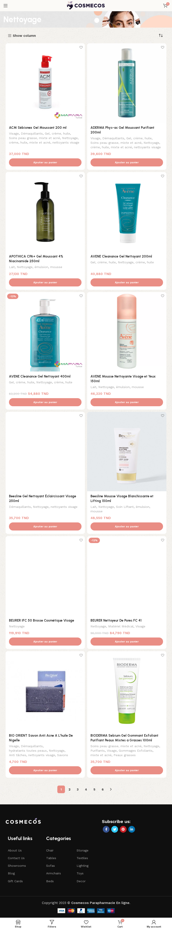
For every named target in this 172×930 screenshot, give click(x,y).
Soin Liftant (125, 507)
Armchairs (53, 873)
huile (23, 142)
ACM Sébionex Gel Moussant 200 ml (38, 128)
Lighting (82, 865)
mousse (56, 267)
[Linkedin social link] (131, 829)
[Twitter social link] (114, 829)
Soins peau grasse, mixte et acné (34, 138)
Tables (51, 858)
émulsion (41, 267)
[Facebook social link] (106, 829)
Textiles (82, 858)
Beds (50, 881)
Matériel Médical (120, 626)
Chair (50, 850)
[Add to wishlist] (81, 47)
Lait (12, 267)
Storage (82, 850)
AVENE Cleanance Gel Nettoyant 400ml (40, 376)
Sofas (50, 865)
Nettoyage (70, 138)
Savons (62, 755)
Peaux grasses (125, 755)
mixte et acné (39, 142)
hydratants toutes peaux (28, 750)
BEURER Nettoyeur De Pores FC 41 (116, 620)
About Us (15, 850)
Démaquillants (32, 133)
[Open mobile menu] (5, 5)
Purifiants (97, 750)
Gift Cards (15, 881)
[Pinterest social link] (123, 829)
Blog (11, 873)
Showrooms (17, 865)
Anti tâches (17, 755)
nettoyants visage (65, 142)
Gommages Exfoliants (136, 750)
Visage (14, 133)
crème (13, 142)
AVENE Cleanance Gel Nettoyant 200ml (121, 256)
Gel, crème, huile (57, 133)
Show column (24, 36)
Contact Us (16, 858)
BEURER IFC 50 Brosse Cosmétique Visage (41, 620)
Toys (80, 873)
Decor (81, 881)
